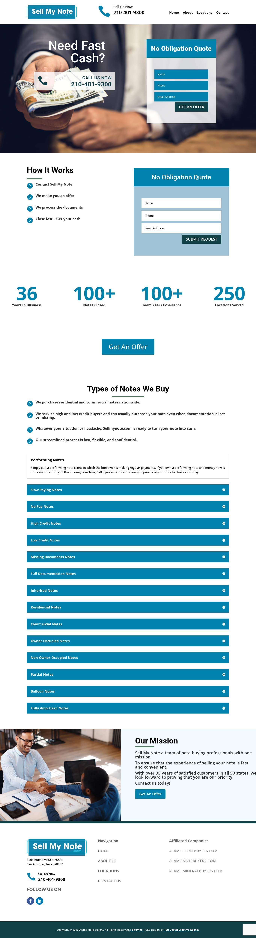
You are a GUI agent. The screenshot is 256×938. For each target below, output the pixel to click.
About (188, 13)
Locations (204, 13)
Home (174, 13)
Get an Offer (191, 106)
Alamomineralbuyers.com (196, 870)
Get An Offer (128, 346)
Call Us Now (123, 6)
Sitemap (137, 929)
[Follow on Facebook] (30, 901)
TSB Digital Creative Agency (181, 929)
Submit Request (201, 239)
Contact (222, 13)
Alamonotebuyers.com (192, 860)
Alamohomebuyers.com (193, 850)
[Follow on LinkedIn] (39, 901)
